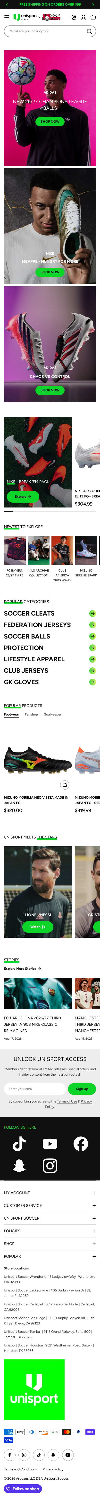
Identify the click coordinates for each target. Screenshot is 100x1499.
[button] (7, 5)
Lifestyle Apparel (34, 659)
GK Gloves (21, 682)
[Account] (83, 17)
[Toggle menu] (7, 17)
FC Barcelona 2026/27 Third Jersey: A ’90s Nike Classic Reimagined (32, 1024)
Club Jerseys (26, 670)
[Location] (74, 17)
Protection (24, 648)
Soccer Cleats (29, 613)
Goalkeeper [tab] (52, 714)
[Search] (89, 31)
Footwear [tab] (11, 714)
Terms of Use (67, 1101)
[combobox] (50, 31)
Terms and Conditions (20, 1469)
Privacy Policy (53, 1469)
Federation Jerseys (37, 625)
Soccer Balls (27, 636)
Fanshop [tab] (31, 714)
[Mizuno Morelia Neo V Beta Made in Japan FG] (38, 758)
